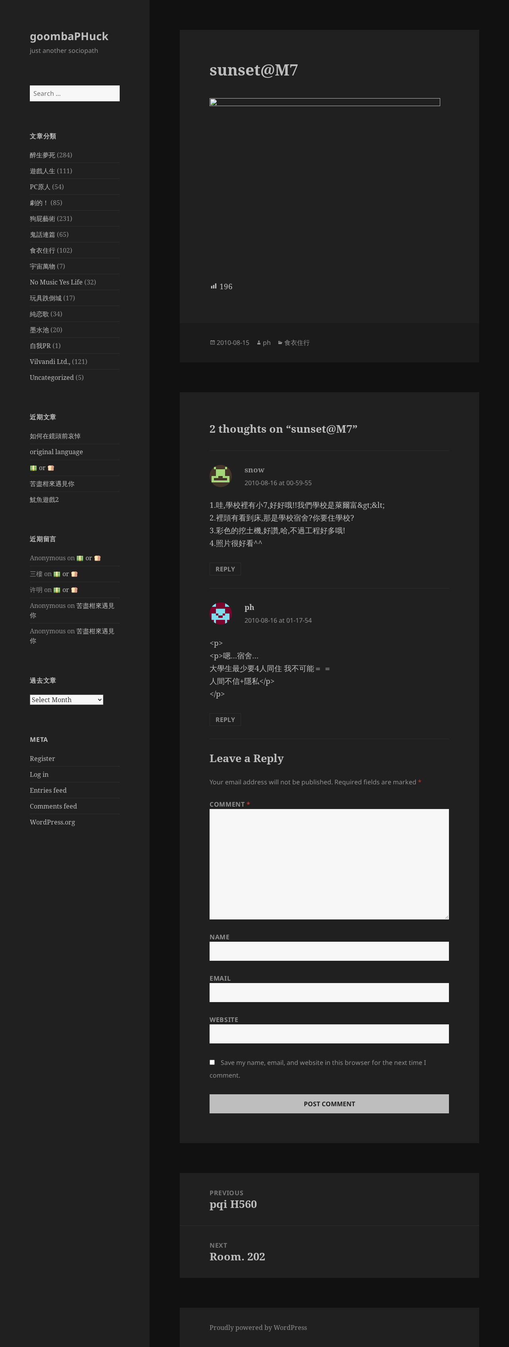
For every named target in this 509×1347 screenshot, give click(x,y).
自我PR (40, 345)
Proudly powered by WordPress (258, 1327)
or (42, 467)
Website (224, 1019)
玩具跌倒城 (46, 298)
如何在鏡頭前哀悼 (55, 436)
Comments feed (53, 806)
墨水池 (39, 329)
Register (42, 758)
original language (56, 451)
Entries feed (48, 790)
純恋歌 (39, 314)
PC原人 (40, 186)
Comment (230, 804)
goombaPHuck (69, 36)
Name (220, 937)
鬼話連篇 (42, 234)
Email (220, 978)
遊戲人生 (42, 170)
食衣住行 (42, 250)
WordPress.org (52, 822)
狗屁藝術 (42, 218)
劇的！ (39, 202)
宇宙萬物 (42, 266)
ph (267, 342)
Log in (39, 774)
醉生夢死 (42, 155)
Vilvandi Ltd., (50, 361)
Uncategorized (52, 377)
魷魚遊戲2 (44, 499)
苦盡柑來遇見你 (52, 483)
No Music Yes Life (56, 282)
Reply (225, 569)
